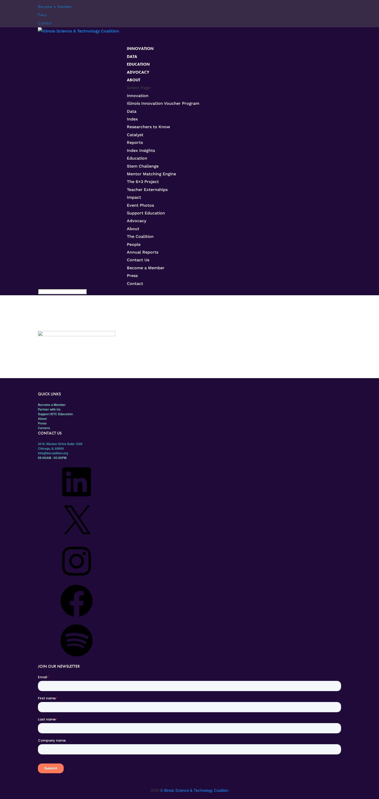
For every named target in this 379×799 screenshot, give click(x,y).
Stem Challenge (143, 166)
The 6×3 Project (143, 181)
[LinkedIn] (76, 500)
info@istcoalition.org (53, 453)
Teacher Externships (147, 189)
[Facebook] (76, 618)
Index (132, 119)
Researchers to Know (148, 126)
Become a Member (55, 6)
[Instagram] (76, 579)
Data (131, 111)
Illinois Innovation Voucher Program (163, 103)
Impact (134, 197)
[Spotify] (76, 658)
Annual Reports (142, 252)
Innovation (140, 48)
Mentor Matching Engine (151, 173)
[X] (76, 539)
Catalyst (135, 134)
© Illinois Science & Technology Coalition (194, 790)
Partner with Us (49, 409)
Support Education (146, 213)
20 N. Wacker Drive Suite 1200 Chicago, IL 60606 (60, 446)
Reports (135, 142)
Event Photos (140, 205)
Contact (45, 23)
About (133, 80)
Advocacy (136, 220)
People (134, 244)
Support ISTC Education (55, 414)
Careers (44, 427)
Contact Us (138, 259)
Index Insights (141, 150)
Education (138, 64)
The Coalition (140, 236)
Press (42, 15)
